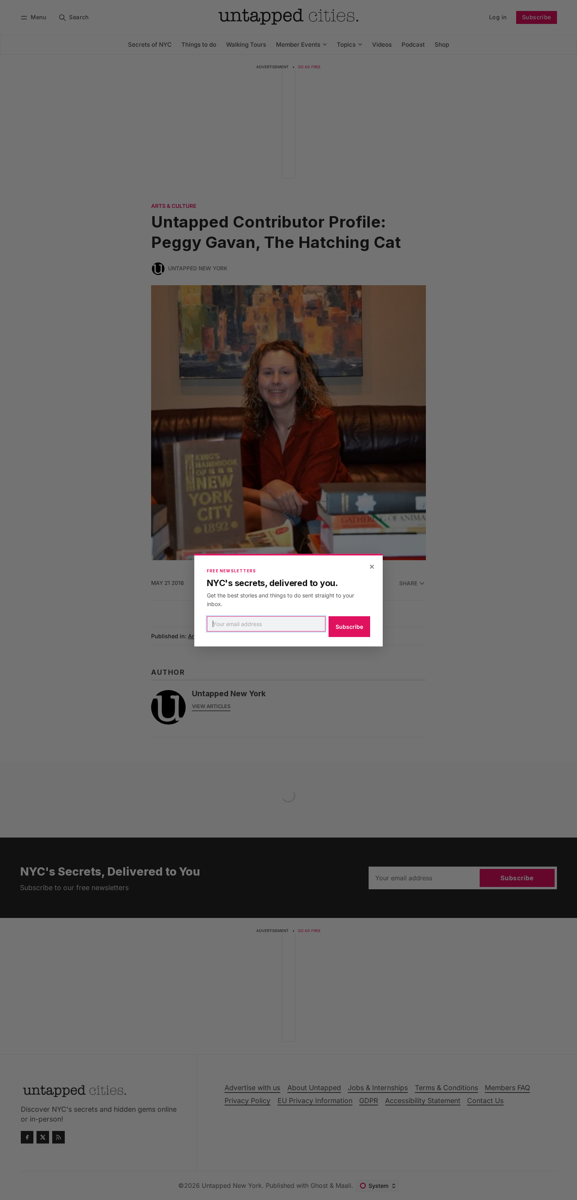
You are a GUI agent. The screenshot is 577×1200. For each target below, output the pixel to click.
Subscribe (349, 626)
